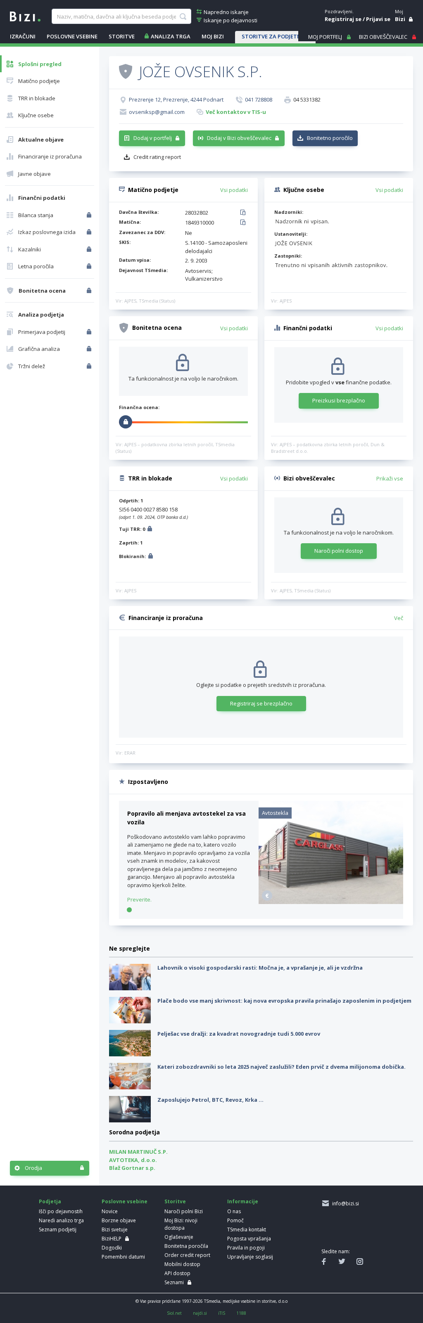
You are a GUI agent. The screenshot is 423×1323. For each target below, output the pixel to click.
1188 (241, 1313)
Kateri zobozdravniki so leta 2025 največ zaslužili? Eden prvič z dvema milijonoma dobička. (281, 1066)
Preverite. (139, 899)
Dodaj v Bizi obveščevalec (239, 138)
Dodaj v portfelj (152, 138)
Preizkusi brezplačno (338, 400)
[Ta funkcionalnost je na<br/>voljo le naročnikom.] (90, 215)
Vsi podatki (234, 190)
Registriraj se (343, 19)
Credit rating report (157, 157)
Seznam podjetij (57, 1229)
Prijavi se (378, 19)
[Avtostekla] (331, 902)
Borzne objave (119, 1220)
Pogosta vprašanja (249, 1238)
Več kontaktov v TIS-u (236, 112)
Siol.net (174, 1313)
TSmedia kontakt (246, 1229)
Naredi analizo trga (61, 1220)
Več (398, 618)
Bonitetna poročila (186, 1246)
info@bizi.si (344, 1203)
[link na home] (25, 15)
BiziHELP (111, 1238)
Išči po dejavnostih (61, 1211)
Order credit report (187, 1255)
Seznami (174, 1282)
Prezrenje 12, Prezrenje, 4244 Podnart (176, 99)
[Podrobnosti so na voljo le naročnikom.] (149, 530)
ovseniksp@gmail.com (157, 112)
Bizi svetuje (115, 1229)
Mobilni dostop (182, 1264)
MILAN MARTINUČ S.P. (138, 1151)
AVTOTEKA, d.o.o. (133, 1160)
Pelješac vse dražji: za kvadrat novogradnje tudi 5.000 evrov (238, 1033)
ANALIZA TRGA (170, 36)
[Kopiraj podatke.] (244, 213)
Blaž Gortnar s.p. (132, 1168)
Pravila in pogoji (246, 1247)
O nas (234, 1211)
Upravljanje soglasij (250, 1256)
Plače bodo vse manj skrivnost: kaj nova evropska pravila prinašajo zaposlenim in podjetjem (284, 1000)
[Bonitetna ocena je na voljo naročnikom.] (125, 71)
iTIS (221, 1313)
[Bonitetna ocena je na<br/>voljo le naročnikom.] (90, 290)
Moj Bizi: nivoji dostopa (180, 1224)
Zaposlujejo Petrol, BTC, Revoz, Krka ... (210, 1099)
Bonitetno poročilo (330, 138)
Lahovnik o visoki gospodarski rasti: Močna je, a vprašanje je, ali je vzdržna (260, 967)
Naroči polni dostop (338, 550)
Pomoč (235, 1220)
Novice (110, 1211)
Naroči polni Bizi (183, 1211)
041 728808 (258, 99)
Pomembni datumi (123, 1256)
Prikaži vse (389, 478)
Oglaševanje (178, 1236)
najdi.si (200, 1313)
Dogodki (112, 1247)
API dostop (177, 1273)
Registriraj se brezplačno (261, 703)
